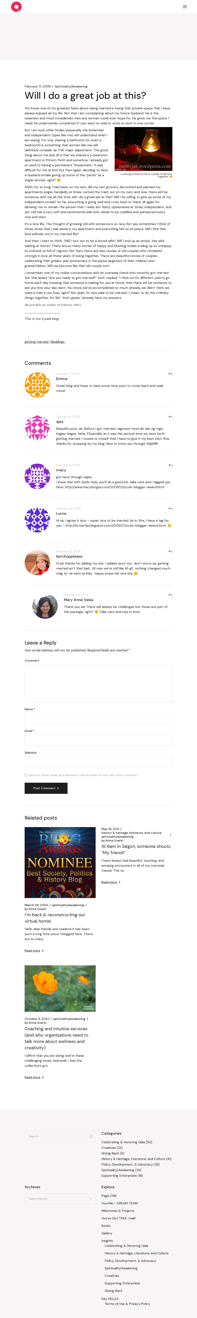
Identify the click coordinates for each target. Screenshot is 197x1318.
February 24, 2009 (68, 509)
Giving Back (110, 1153)
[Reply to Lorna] (170, 508)
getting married (36, 342)
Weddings (57, 342)
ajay (59, 421)
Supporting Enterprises (119, 1175)
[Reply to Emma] (170, 374)
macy (61, 469)
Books (106, 1226)
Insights (107, 1241)
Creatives (108, 1148)
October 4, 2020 (37, 1019)
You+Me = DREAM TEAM (119, 1203)
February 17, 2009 (38, 86)
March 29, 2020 (36, 905)
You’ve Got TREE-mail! (118, 1218)
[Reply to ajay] (170, 416)
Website (31, 753)
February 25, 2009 (68, 551)
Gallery (106, 1233)
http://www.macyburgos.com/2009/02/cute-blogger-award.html (114, 487)
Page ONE (109, 1196)
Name (30, 709)
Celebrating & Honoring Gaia (123, 1142)
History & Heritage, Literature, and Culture (131, 833)
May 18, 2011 (110, 829)
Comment (32, 661)
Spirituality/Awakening (71, 86)
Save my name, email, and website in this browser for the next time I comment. (83, 775)
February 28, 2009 (76, 595)
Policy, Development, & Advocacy (127, 1164)
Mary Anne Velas (78, 599)
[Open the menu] (184, 7)
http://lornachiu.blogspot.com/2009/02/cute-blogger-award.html (115, 525)
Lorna (61, 513)
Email (30, 731)
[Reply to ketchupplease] (170, 551)
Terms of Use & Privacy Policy (127, 1304)
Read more (32, 951)
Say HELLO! (109, 1299)
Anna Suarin (36, 909)
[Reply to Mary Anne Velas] (170, 595)
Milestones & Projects (117, 1211)
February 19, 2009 (68, 417)
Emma (61, 378)
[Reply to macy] (170, 465)
